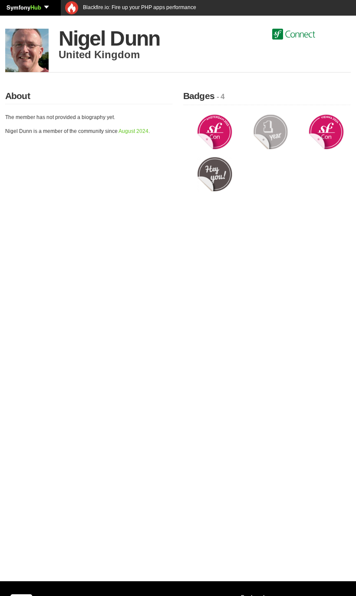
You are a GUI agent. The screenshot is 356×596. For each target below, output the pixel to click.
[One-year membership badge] (271, 132)
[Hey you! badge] (215, 174)
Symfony (24, 7)
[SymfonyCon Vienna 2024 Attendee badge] (326, 132)
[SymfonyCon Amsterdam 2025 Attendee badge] (215, 132)
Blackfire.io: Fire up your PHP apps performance (139, 7)
